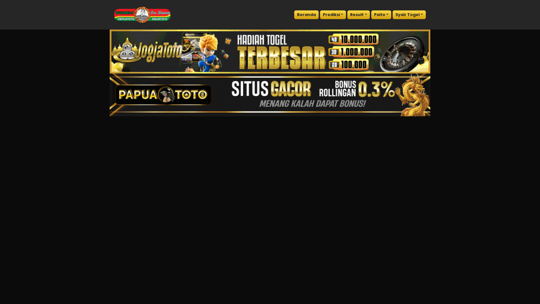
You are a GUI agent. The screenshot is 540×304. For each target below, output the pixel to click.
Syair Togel (407, 14)
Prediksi (331, 14)
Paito (379, 14)
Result (357, 14)
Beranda (306, 14)
